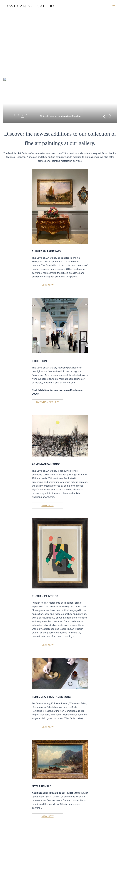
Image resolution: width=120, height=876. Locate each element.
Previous (104, 116)
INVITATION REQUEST (47, 402)
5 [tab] (27, 115)
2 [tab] (14, 115)
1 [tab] (9, 115)
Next (110, 116)
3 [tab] (18, 115)
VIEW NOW (48, 285)
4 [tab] (22, 115)
